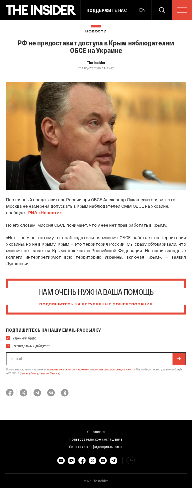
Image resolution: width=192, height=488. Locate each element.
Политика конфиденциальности (96, 446)
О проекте (95, 431)
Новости (95, 31)
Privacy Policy (29, 373)
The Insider (96, 62)
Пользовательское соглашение (96, 439)
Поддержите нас (106, 10)
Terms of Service (49, 373)
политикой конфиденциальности (114, 369)
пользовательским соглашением (68, 369)
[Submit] (179, 359)
